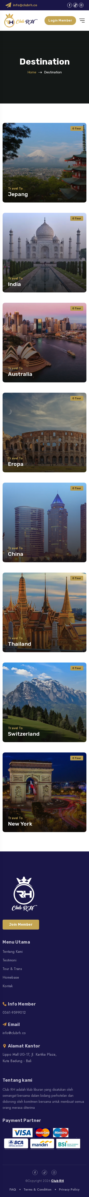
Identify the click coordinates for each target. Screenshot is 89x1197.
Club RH (57, 1181)
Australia (20, 374)
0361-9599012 (14, 1012)
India (14, 284)
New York (20, 824)
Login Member (60, 20)
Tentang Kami (13, 951)
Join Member (21, 924)
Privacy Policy (69, 1189)
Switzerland (24, 734)
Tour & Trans (12, 968)
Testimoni (9, 960)
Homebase (11, 977)
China (15, 554)
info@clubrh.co (25, 5)
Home (31, 72)
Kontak (8, 986)
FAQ (13, 1189)
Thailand (19, 644)
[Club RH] (21, 21)
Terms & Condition (37, 1189)
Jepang (18, 194)
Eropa (16, 464)
